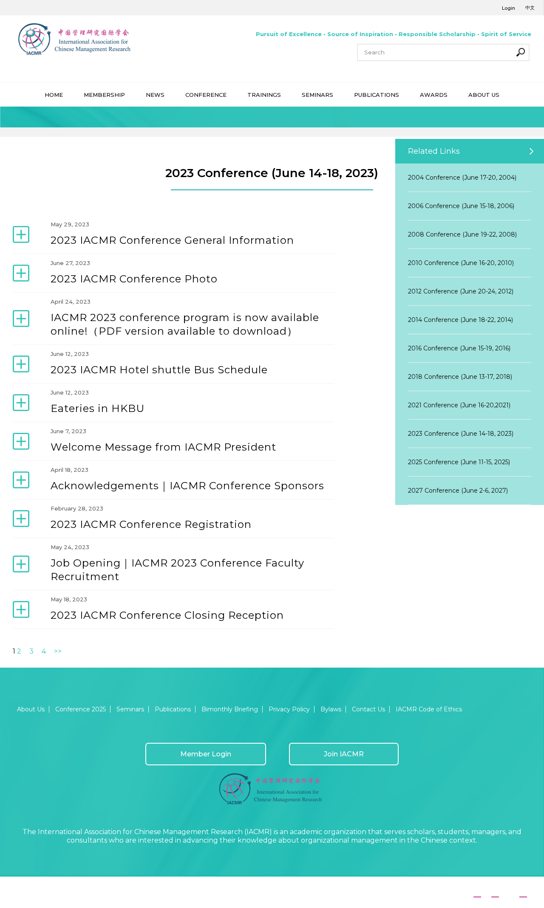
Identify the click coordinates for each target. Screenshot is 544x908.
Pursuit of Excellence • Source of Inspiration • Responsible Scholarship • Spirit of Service (393, 34)
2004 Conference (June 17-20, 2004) (462, 177)
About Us (31, 709)
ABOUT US (483, 94)
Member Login (205, 754)
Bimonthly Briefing (229, 709)
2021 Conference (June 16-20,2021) (459, 405)
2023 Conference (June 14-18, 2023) (460, 433)
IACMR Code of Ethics (429, 709)
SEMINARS (317, 94)
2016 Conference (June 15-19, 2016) (459, 348)
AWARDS (434, 94)
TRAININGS (264, 94)
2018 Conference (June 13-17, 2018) (460, 377)
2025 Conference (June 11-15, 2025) (459, 462)
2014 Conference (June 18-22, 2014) (460, 320)
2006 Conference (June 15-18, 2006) (461, 206)
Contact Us (368, 709)
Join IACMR (344, 754)
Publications (173, 709)
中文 (530, 8)
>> (58, 651)
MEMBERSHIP (104, 94)
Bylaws (330, 709)
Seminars (130, 709)
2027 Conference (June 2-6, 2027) (458, 490)
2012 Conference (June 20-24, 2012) (460, 291)
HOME (54, 94)
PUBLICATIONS (376, 94)
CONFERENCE (206, 94)
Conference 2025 (80, 709)
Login (508, 8)
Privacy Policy (289, 709)
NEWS (155, 94)
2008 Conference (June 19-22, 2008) (462, 234)
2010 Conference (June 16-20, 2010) (461, 263)
